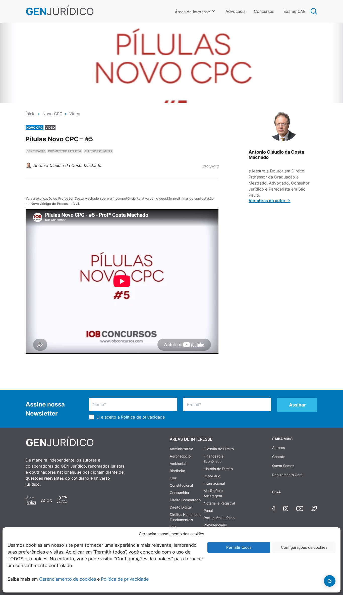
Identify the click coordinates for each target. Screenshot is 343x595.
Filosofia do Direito (219, 449)
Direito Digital (181, 507)
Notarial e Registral (219, 503)
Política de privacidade (125, 579)
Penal (208, 510)
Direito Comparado (185, 500)
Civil (173, 478)
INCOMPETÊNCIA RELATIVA (65, 151)
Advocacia (235, 11)
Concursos (264, 11)
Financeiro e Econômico (213, 459)
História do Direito (218, 469)
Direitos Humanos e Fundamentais (185, 517)
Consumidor (179, 492)
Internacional (214, 483)
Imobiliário (212, 476)
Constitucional (181, 485)
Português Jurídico (219, 518)
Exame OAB (294, 11)
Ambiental (178, 463)
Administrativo (181, 449)
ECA (173, 527)
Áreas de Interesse (192, 11)
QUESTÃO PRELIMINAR (98, 151)
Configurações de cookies (304, 547)
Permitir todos (239, 547)
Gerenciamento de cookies (67, 579)
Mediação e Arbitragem (213, 493)
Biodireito (177, 471)
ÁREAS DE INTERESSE (191, 439)
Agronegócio (180, 456)
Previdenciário (215, 525)
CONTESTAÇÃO (36, 151)
